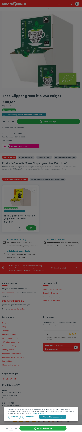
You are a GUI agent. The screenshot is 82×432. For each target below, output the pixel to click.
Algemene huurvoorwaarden (13, 357)
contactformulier (18, 309)
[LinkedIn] (15, 379)
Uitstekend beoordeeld (18, 251)
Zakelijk (5, 331)
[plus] (13, 121)
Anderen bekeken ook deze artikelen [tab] (47, 179)
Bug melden (7, 361)
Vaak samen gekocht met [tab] (15, 179)
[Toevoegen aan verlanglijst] (34, 190)
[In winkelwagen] (31, 227)
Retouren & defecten (51, 301)
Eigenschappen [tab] (26, 157)
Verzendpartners (9, 334)
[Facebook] (4, 379)
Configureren (29, 417)
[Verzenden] (76, 268)
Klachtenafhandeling (10, 365)
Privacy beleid (8, 350)
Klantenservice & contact (53, 289)
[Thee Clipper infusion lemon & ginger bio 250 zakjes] (20, 196)
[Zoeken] (63, 4)
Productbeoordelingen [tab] (65, 157)
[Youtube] (7, 379)
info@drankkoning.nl (13, 301)
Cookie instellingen (10, 346)
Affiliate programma (10, 342)
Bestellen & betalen (51, 293)
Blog (4, 327)
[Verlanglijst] (68, 4)
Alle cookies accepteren (52, 417)
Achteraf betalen (56, 239)
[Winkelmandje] (77, 4)
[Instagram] (11, 379)
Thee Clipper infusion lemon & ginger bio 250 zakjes (19, 217)
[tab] (9, 157)
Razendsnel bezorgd (17, 239)
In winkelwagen (49, 121)
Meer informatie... (38, 413)
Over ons (5, 323)
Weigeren (14, 417)
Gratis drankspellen (10, 338)
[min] (4, 121)
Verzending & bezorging (53, 297)
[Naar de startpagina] (14, 4)
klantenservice (8, 293)
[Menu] (59, 4)
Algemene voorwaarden (11, 353)
